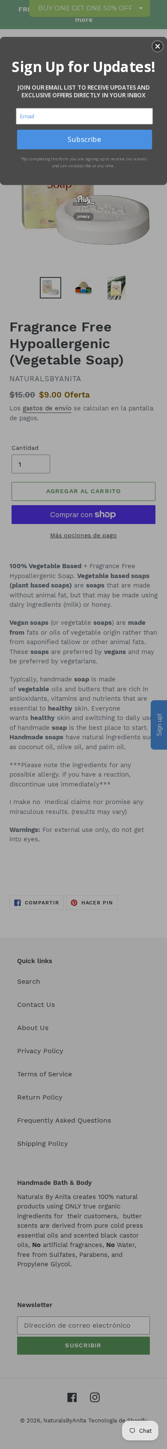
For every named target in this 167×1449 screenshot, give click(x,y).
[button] (157, 46)
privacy (83, 216)
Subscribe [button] (84, 139)
